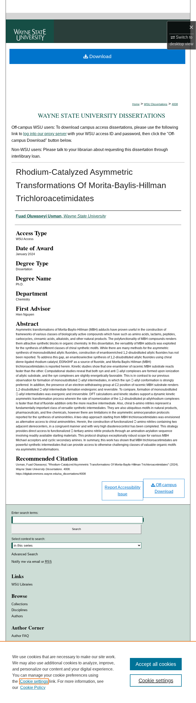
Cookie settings (34, 681)
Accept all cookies (156, 664)
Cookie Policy (32, 687)
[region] (98, 672)
